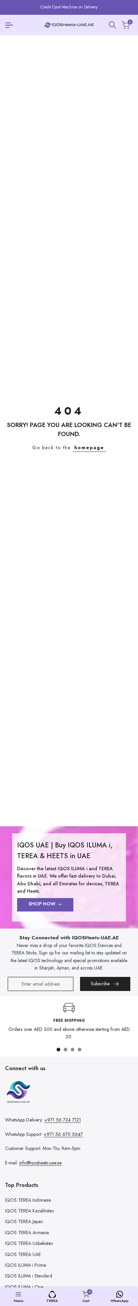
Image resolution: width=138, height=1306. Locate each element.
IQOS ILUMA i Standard (28, 1275)
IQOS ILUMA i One (24, 1287)
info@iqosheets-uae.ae (40, 1162)
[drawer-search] (112, 25)
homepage (89, 447)
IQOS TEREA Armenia (27, 1232)
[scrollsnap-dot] (58, 1049)
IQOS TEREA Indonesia (28, 1200)
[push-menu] (9, 25)
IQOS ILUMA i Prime (25, 1265)
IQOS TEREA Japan (24, 1221)
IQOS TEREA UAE (23, 1254)
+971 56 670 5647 (63, 1134)
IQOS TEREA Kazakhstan (29, 1210)
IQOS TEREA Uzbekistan (29, 1243)
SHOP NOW (42, 903)
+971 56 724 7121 (62, 1119)
